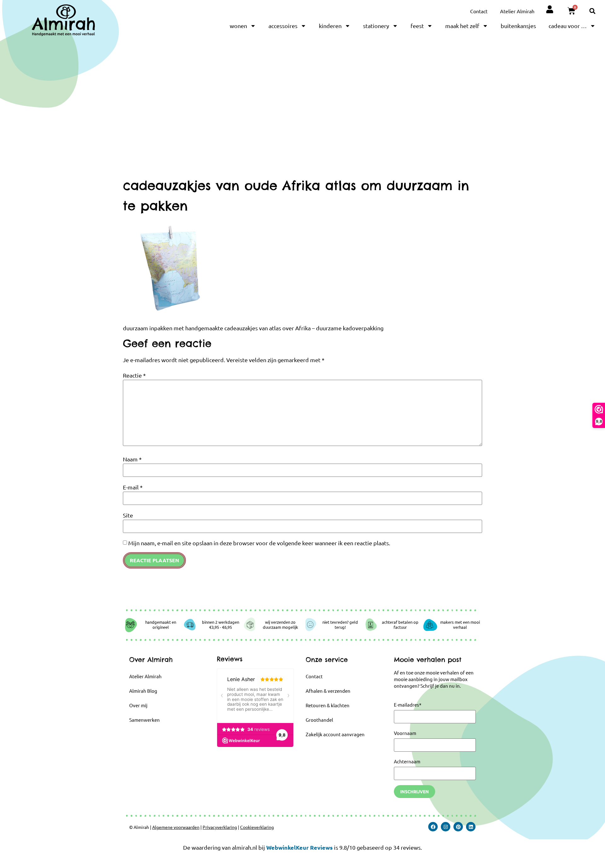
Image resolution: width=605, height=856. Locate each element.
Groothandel (319, 720)
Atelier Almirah (517, 11)
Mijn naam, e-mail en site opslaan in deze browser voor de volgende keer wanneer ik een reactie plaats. (259, 543)
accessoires (282, 25)
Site (128, 515)
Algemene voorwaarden (175, 827)
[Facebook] (433, 826)
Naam (132, 459)
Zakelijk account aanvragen (335, 734)
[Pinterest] (458, 826)
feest (417, 25)
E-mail (133, 487)
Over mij (138, 705)
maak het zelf (462, 25)
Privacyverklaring (220, 827)
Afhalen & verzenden (328, 691)
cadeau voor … (568, 25)
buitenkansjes (518, 25)
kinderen (330, 25)
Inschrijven (414, 791)
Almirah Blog (143, 691)
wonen (238, 25)
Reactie (134, 375)
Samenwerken (144, 720)
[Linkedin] (470, 826)
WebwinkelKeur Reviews (299, 847)
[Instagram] (445, 826)
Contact (478, 11)
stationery (376, 25)
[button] (592, 10)
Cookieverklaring (257, 827)
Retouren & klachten (327, 705)
